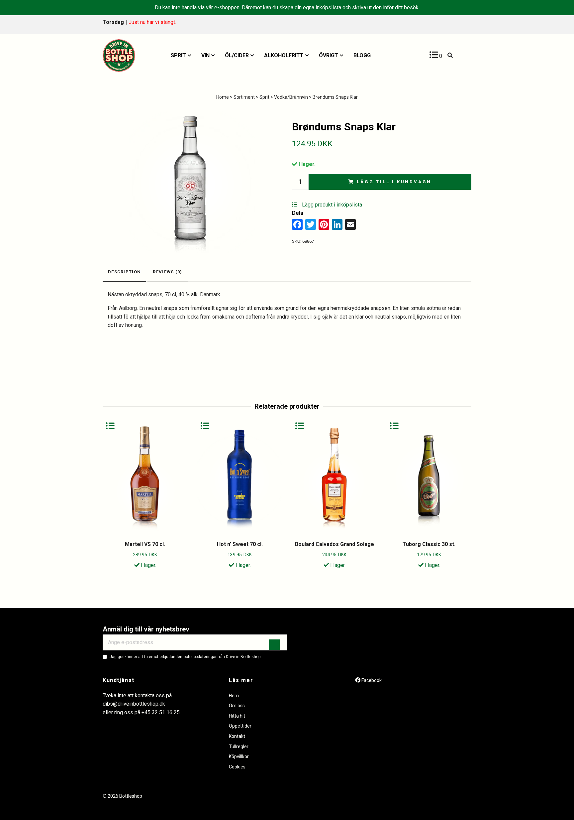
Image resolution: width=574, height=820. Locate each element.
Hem (234, 695)
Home (222, 97)
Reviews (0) (167, 271)
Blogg (362, 55)
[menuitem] (181, 55)
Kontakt (237, 736)
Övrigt (328, 55)
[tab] (124, 272)
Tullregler (238, 746)
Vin (205, 55)
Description (124, 271)
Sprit (178, 55)
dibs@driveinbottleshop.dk (134, 704)
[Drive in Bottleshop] (119, 55)
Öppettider (240, 726)
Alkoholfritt (284, 55)
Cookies (237, 766)
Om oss (237, 705)
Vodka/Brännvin (291, 97)
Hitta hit (237, 716)
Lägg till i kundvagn (394, 181)
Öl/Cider (237, 55)
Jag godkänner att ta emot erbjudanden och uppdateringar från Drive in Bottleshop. (185, 656)
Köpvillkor (239, 756)
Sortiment (244, 97)
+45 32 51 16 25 (161, 712)
